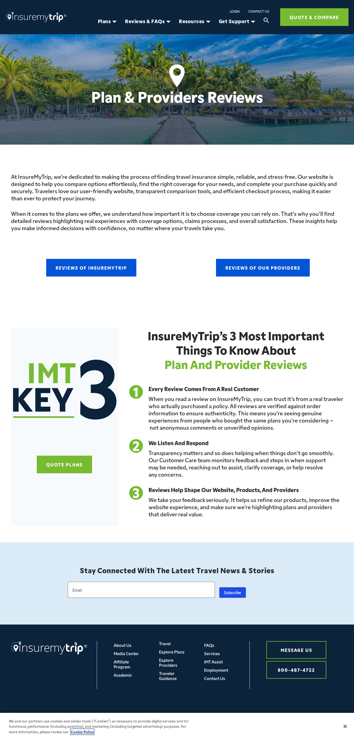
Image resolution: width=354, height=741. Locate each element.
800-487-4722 (296, 669)
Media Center (126, 653)
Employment (216, 670)
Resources (191, 21)
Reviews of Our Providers (262, 267)
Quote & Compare (314, 17)
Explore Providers (168, 662)
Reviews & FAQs (145, 21)
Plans (104, 21)
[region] (177, 727)
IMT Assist (213, 662)
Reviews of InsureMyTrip (91, 267)
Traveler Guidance (168, 675)
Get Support (234, 21)
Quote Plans (64, 464)
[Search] (266, 21)
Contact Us (258, 11)
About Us (122, 645)
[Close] (345, 726)
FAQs (209, 645)
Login (235, 11)
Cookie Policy (82, 731)
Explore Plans (171, 652)
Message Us (296, 650)
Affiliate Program (122, 664)
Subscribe (232, 592)
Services (212, 653)
